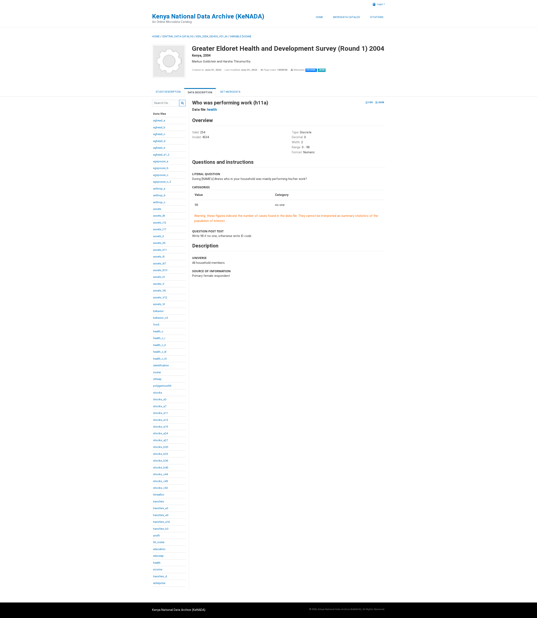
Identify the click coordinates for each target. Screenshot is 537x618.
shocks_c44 (160, 474)
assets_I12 (159, 222)
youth (156, 535)
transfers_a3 (160, 508)
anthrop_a (159, 188)
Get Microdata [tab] (229, 91)
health (156, 562)
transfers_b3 (160, 528)
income (157, 569)
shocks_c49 (160, 481)
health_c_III (159, 351)
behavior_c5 (160, 317)
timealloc (158, 494)
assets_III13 (160, 270)
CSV (370, 102)
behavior (158, 311)
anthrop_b (159, 195)
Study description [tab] (168, 91)
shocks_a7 (159, 406)
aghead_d (159, 141)
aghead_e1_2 (161, 154)
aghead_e (159, 147)
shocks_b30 (160, 447)
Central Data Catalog (178, 36)
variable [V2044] (240, 36)
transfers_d (160, 576)
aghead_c (159, 134)
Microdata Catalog (346, 17)
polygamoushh (162, 385)
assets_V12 (160, 297)
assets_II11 (160, 249)
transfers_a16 (161, 521)
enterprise (159, 583)
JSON (380, 102)
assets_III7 (159, 263)
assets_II (158, 236)
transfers (158, 501)
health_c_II (159, 345)
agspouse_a (160, 161)
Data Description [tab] (200, 92)
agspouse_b (160, 168)
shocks (157, 392)
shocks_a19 (160, 426)
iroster (157, 372)
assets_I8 (159, 215)
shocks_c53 (160, 487)
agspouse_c (160, 175)
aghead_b (159, 127)
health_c (158, 331)
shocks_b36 (160, 460)
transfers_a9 (160, 515)
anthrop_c (159, 202)
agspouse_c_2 (162, 181)
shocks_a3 (159, 399)
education (159, 549)
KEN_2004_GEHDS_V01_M (211, 36)
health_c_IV (160, 358)
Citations (376, 17)
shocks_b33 (160, 453)
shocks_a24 (160, 433)
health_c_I (159, 338)
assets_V (158, 283)
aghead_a (159, 120)
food (156, 324)
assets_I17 (159, 229)
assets (157, 209)
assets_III (158, 256)
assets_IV (159, 276)
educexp (158, 555)
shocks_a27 (160, 440)
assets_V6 (159, 290)
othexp (157, 379)
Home (319, 17)
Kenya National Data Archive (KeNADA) (208, 16)
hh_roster (158, 542)
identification (161, 365)
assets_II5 (159, 243)
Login (380, 4)
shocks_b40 (160, 467)
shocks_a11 (160, 413)
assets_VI (159, 304)
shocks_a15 (160, 420)
